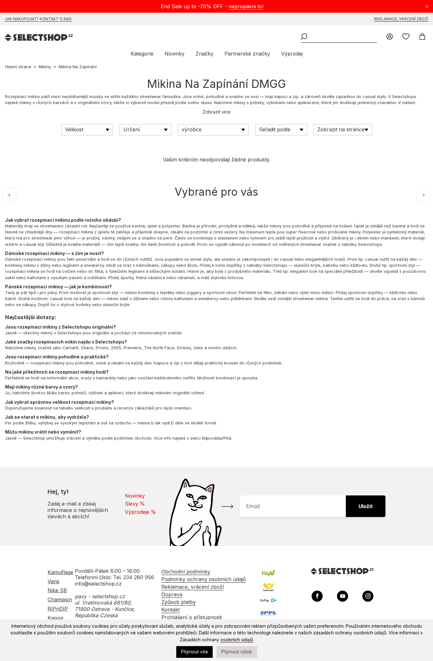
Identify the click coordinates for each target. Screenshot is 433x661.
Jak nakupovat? (22, 18)
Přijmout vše (194, 651)
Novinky (174, 53)
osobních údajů (236, 639)
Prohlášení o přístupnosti (191, 617)
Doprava (171, 594)
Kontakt (49, 18)
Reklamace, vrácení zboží (401, 18)
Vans (53, 581)
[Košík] (422, 37)
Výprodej (292, 53)
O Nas (66, 18)
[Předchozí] (9, 195)
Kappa (55, 618)
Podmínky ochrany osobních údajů (203, 579)
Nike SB (57, 590)
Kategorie (142, 53)
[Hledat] (304, 37)
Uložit (366, 506)
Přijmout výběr (236, 651)
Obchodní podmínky (185, 571)
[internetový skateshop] (39, 38)
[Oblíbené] (406, 37)
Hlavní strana (18, 66)
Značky (204, 53)
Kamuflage (60, 572)
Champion (60, 599)
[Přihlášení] (389, 37)
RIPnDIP (58, 608)
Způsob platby (178, 602)
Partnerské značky (247, 53)
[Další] (423, 195)
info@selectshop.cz (98, 583)
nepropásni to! (246, 6)
